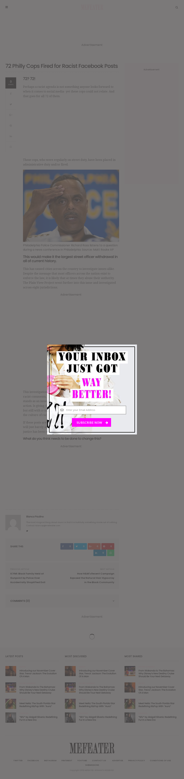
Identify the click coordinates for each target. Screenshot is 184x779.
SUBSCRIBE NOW (90, 422)
